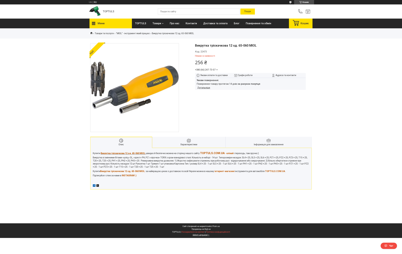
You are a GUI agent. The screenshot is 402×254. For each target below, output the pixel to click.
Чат (391, 246)
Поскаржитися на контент (193, 232)
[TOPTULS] (94, 11)
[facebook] (94, 186)
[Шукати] (247, 11)
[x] (97, 186)
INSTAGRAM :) (129, 175)
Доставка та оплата (215, 23)
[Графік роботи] (308, 11)
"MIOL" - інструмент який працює (133, 33)
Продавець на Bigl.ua (201, 229)
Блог (236, 23)
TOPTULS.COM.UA (275, 171)
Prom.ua (216, 226)
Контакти (191, 23)
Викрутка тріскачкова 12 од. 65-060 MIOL (122, 171)
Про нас (174, 23)
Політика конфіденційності (218, 232)
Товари (156, 23)
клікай (230, 153)
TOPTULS (140, 23)
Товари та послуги (104, 33)
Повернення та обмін (258, 23)
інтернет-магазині (225, 171)
